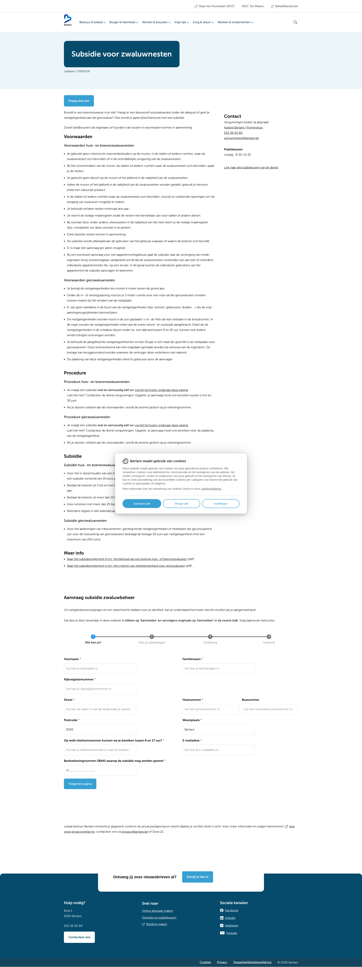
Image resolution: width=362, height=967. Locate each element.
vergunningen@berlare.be (241, 138)
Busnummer (250, 700)
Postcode (70, 720)
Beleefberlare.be (286, 6)
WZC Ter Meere (253, 6)
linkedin (230, 918)
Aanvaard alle (141, 503)
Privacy (222, 962)
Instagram (231, 925)
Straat (68, 700)
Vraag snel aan (78, 101)
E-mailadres (191, 740)
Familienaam (192, 659)
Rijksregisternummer (79, 679)
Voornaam (71, 659)
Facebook (231, 910)
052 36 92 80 (233, 133)
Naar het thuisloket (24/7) (216, 6)
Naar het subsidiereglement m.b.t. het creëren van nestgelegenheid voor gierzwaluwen (126, 566)
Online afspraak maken (157, 910)
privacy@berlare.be (135, 831)
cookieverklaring (211, 488)
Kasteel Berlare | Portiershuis (243, 127)
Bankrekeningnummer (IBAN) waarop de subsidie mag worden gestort (113, 761)
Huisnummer (192, 700)
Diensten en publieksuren (159, 917)
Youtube (231, 933)
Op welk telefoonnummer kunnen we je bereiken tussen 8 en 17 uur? (113, 740)
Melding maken (156, 924)
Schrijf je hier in (198, 877)
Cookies (205, 962)
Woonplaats (191, 720)
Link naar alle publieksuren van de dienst (251, 167)
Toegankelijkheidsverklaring (252, 962)
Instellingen (221, 503)
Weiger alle (181, 503)
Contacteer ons (79, 937)
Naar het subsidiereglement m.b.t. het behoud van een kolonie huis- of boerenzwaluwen (127, 559)
